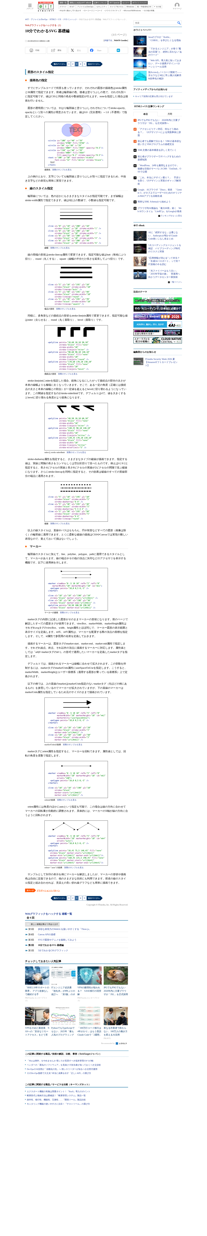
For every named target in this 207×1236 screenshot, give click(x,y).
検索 (179, 23)
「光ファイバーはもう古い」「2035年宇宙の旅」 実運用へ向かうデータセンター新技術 (164, 274)
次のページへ (94, 64)
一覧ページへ (176, 282)
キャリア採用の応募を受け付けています (154, 96)
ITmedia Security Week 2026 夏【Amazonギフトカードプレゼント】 (161, 362)
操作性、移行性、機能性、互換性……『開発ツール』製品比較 (56, 1099)
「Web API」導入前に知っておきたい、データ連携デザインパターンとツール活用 (164, 63)
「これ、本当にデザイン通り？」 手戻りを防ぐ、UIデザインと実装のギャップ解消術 (159, 180)
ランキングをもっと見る (171, 216)
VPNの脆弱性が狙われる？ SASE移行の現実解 (89, 991)
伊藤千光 (108, 40)
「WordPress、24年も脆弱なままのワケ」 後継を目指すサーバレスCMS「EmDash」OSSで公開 (159, 168)
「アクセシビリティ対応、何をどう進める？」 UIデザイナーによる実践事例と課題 (159, 132)
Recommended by (108, 1043)
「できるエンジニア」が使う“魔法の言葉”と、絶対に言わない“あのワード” (165, 51)
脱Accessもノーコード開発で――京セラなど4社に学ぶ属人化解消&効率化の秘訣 (165, 75)
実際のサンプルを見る (62, 170)
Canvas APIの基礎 (46, 934)
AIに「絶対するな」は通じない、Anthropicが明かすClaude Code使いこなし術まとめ (163, 235)
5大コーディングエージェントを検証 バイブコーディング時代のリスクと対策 (164, 248)
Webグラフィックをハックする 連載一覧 (48, 913)
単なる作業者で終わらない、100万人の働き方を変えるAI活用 (115, 1031)
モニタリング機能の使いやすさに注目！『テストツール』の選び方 (58, 1104)
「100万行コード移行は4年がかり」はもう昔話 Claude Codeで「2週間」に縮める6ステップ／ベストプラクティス (90, 1035)
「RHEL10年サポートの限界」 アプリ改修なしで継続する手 (37, 991)
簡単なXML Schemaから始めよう (154, 201)
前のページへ (59, 64)
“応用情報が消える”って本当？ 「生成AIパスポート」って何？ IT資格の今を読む (165, 261)
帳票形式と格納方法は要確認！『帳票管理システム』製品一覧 (56, 1095)
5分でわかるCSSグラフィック (53, 950)
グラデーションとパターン (48, 890)
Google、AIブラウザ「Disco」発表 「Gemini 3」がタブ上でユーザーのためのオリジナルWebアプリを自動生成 (160, 192)
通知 (59, 50)
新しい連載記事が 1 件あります (44, 924)
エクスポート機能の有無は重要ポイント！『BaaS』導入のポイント (58, 1091)
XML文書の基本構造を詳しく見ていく (157, 150)
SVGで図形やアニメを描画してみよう (57, 940)
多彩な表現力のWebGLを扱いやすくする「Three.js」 (64, 929)
